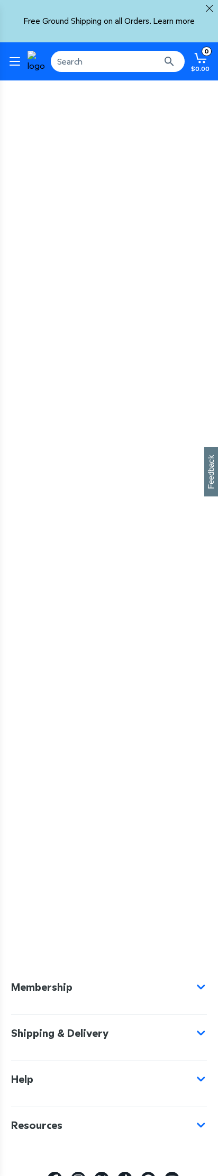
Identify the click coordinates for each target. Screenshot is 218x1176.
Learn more (174, 20)
